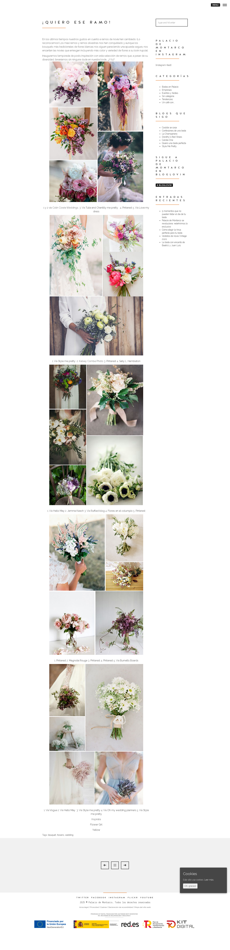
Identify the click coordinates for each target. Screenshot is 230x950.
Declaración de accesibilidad (120, 907)
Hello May (59, 510)
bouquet (52, 835)
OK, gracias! (190, 886)
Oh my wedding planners (121, 810)
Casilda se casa (169, 127)
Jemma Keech (75, 510)
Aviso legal (84, 907)
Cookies (103, 907)
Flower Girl (96, 824)
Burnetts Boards (129, 660)
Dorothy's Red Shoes (172, 137)
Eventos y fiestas (170, 93)
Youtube (147, 897)
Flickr (133, 897)
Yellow (96, 829)
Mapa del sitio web (142, 907)
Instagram (117, 897)
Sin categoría (168, 96)
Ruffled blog (98, 510)
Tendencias (167, 99)
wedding (69, 835)
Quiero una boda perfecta (174, 143)
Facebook (99, 897)
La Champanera (169, 134)
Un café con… (168, 102)
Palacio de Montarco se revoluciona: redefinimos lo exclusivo (175, 223)
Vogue (54, 810)
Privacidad (94, 907)
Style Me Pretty (169, 146)
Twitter (82, 897)
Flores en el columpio (120, 510)
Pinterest (127, 207)
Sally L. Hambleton (129, 361)
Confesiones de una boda (174, 130)
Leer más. (209, 880)
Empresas (167, 90)
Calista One (167, 140)
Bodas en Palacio (170, 87)
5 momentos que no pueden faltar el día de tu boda (174, 214)
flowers (60, 835)
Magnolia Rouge (77, 660)
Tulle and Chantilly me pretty (101, 207)
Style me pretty (66, 361)
